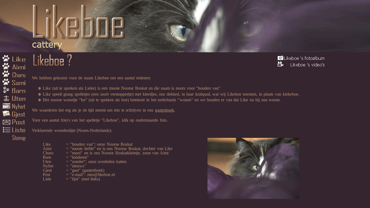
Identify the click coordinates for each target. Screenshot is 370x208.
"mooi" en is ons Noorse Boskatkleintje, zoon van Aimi (119, 153)
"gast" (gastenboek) (87, 170)
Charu (14, 74)
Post (14, 123)
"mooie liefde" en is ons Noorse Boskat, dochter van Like (121, 148)
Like (14, 58)
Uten (14, 99)
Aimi (14, 66)
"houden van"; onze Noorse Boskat (101, 144)
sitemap (14, 139)
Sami (14, 83)
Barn (14, 91)
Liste (14, 131)
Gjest (14, 115)
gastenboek (164, 110)
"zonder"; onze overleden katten (98, 161)
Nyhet (14, 107)
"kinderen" (79, 157)
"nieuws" (78, 166)
